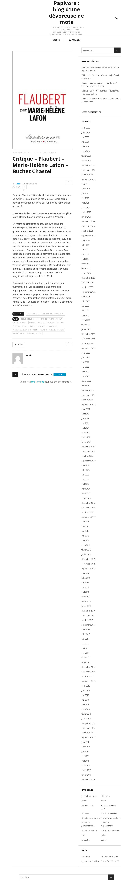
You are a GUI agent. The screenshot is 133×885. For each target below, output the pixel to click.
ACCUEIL (56, 40)
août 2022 (85, 353)
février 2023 (86, 324)
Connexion (85, 856)
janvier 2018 (86, 606)
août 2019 (85, 521)
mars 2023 (85, 320)
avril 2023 (85, 315)
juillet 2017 (85, 634)
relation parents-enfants (52, 330)
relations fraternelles (23, 333)
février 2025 (86, 212)
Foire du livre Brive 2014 (108, 807)
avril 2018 (85, 592)
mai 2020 (85, 479)
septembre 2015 (88, 737)
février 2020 (86, 493)
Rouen (39, 333)
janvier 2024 (86, 273)
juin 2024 (85, 249)
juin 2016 (85, 695)
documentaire (33, 314)
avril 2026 (85, 146)
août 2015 (85, 742)
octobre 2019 (87, 512)
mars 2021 (85, 432)
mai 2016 (85, 700)
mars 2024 (85, 263)
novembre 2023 (88, 282)
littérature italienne (89, 830)
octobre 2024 (87, 231)
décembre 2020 (88, 446)
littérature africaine (109, 813)
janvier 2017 (86, 662)
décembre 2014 (88, 779)
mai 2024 (85, 254)
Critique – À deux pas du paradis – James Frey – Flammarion (100, 100)
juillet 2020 (85, 470)
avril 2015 (85, 761)
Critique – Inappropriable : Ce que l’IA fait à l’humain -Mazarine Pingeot (99, 84)
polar (103, 835)
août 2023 (85, 296)
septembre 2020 (88, 461)
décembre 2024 (88, 221)
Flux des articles (109, 856)
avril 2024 (85, 259)
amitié (51, 319)
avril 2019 (85, 540)
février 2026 (86, 156)
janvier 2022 (86, 385)
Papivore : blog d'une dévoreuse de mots (66, 12)
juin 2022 (85, 362)
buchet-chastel (20, 323)
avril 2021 (85, 428)
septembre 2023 (88, 292)
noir (83, 835)
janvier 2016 (86, 718)
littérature (51, 326)
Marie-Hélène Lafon (22, 330)
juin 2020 (85, 475)
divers (103, 800)
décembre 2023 (88, 278)
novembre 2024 (88, 226)
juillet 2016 (85, 690)
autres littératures (88, 796)
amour (59, 319)
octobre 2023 (87, 287)
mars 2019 (85, 545)
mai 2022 (85, 367)
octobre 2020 (87, 456)
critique (50, 323)
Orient (35, 330)
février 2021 (86, 437)
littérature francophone (111, 818)
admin (18, 183)
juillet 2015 (85, 746)
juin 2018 (85, 582)
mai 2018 (85, 587)
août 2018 (85, 573)
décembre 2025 (88, 165)
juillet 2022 (85, 357)
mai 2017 (85, 643)
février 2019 (86, 550)
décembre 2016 (88, 667)
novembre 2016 (88, 671)
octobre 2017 (87, 620)
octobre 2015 (87, 732)
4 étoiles (43, 319)
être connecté (37, 381)
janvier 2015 (86, 775)
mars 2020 (85, 489)
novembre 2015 (88, 728)
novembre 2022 (88, 338)
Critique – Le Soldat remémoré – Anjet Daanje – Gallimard (100, 76)
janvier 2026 (86, 160)
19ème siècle (26, 319)
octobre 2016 (87, 676)
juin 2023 (85, 306)
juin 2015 (85, 751)
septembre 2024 (88, 235)
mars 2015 (85, 765)
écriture (60, 323)
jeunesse (85, 813)
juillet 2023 (85, 301)
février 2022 (86, 381)
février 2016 (86, 714)
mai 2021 (85, 423)
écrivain (17, 326)
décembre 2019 (88, 503)
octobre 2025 (87, 174)
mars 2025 (85, 207)
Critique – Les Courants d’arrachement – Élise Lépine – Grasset (100, 69)
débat (84, 800)
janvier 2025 (86, 217)
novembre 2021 (88, 395)
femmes (31, 326)
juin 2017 (85, 639)
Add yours (59, 374)
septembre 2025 (88, 179)
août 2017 (85, 629)
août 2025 (85, 184)
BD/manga (105, 796)
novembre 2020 (88, 451)
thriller (103, 840)
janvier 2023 (86, 329)
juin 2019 (85, 531)
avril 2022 (85, 371)
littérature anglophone (53, 314)
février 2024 (86, 268)
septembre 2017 (88, 625)
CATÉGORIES (74, 40)
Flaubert (40, 326)
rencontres (86, 840)
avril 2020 (85, 484)
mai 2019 (85, 536)
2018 (36, 319)
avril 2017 (85, 648)
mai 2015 (85, 756)
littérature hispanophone (107, 824)
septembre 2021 (88, 404)
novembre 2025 (88, 170)
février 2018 (86, 601)
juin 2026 (85, 137)
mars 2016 (85, 709)
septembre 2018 (88, 568)
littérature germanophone (87, 824)
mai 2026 (85, 142)
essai (24, 326)
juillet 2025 (85, 188)
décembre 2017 (88, 611)
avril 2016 (85, 704)
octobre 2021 (87, 399)
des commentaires (91, 861)
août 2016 (85, 686)
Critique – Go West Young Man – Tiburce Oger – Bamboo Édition (100, 92)
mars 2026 (85, 151)
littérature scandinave (110, 830)
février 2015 (86, 770)
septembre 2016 (88, 681)
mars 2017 (85, 653)
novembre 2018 (88, 564)
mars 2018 (85, 596)
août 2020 (85, 465)
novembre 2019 (88, 507)
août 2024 (85, 240)
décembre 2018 (88, 559)
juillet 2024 (85, 245)
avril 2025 (85, 203)
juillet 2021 (85, 414)
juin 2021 (85, 418)
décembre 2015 (88, 723)
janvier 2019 (86, 554)
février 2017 (86, 657)
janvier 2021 (86, 442)
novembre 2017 (88, 615)
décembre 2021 (88, 390)
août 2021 (85, 409)
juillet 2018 (85, 578)
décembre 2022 (88, 334)
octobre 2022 (87, 343)
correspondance (37, 323)
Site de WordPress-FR (110, 861)
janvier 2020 (86, 498)
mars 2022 (85, 376)
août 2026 (85, 128)
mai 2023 (85, 310)
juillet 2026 (85, 132)
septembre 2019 (88, 517)
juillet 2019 (85, 526)
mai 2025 (85, 198)
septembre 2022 (88, 348)
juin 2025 (85, 193)
